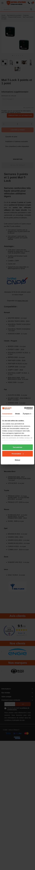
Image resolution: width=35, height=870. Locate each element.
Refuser (17, 460)
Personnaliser (16, 453)
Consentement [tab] (7, 414)
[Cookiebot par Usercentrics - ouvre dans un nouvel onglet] (25, 408)
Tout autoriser (17, 447)
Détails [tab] (17, 414)
